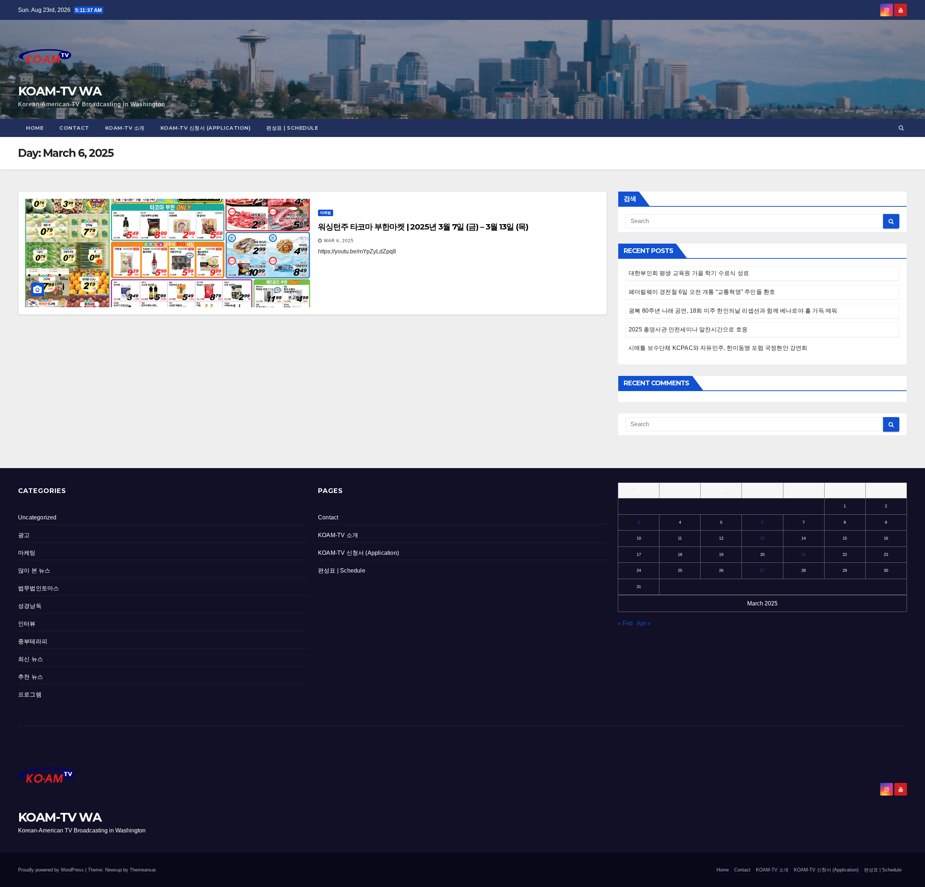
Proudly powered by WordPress (51, 870)
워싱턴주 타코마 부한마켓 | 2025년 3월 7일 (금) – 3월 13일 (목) (423, 227)
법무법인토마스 (38, 588)
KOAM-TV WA (59, 91)
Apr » (643, 623)
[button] (901, 128)
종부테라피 (32, 641)
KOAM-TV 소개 (125, 128)
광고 (24, 535)
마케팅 (325, 213)
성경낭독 (30, 606)
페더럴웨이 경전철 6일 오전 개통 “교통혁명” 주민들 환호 (702, 292)
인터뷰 (27, 624)
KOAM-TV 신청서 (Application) (205, 128)
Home (34, 128)
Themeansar (142, 870)
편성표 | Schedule (292, 128)
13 (762, 538)
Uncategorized (37, 517)
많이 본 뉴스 (34, 570)
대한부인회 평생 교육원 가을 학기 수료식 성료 (689, 273)
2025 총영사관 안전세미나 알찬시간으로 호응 (688, 329)
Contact (74, 128)
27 (762, 570)
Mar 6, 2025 (339, 240)
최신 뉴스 (30, 659)
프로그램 (30, 694)
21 (803, 554)
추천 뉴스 (30, 677)
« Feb (625, 623)
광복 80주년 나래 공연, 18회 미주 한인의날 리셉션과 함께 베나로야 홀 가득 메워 (733, 311)
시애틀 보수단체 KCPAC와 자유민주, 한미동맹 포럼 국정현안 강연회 (718, 348)
